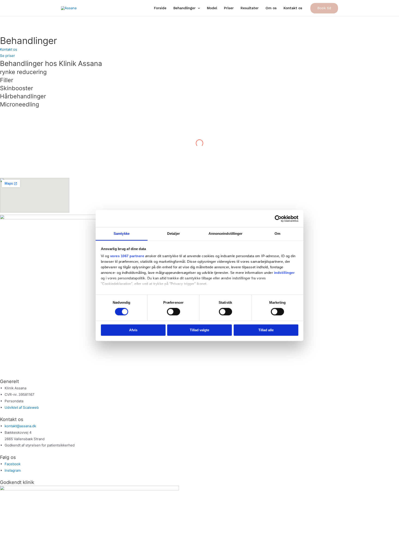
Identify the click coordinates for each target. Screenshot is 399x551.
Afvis (133, 330)
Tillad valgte (199, 330)
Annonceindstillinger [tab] (226, 233)
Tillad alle (266, 330)
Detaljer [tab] (173, 233)
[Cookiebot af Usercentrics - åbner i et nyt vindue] (278, 218)
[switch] (173, 312)
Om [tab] (277, 233)
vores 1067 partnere (127, 256)
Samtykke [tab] (122, 233)
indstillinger (284, 273)
